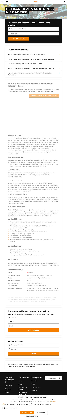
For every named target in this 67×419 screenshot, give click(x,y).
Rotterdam (8, 389)
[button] (33, 416)
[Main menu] (2, 2)
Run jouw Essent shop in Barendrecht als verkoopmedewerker (26, 54)
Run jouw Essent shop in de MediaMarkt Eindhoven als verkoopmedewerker (31, 68)
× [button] (65, 396)
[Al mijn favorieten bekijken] (7, 2)
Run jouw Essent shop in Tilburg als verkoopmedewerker (25, 64)
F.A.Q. (20, 381)
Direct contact (36, 387)
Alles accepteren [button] (27, 412)
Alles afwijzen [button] (41, 412)
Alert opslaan (33, 330)
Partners (34, 390)
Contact (20, 384)
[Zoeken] (64, 2)
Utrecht (7, 392)
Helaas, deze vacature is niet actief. (44, 95)
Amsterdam (8, 385)
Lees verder (53, 401)
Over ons (34, 381)
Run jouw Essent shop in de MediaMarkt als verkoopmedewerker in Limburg (31, 59)
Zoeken (33, 353)
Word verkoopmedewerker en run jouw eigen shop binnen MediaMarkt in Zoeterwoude (30, 74)
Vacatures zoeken (18, 38)
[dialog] (33, 407)
